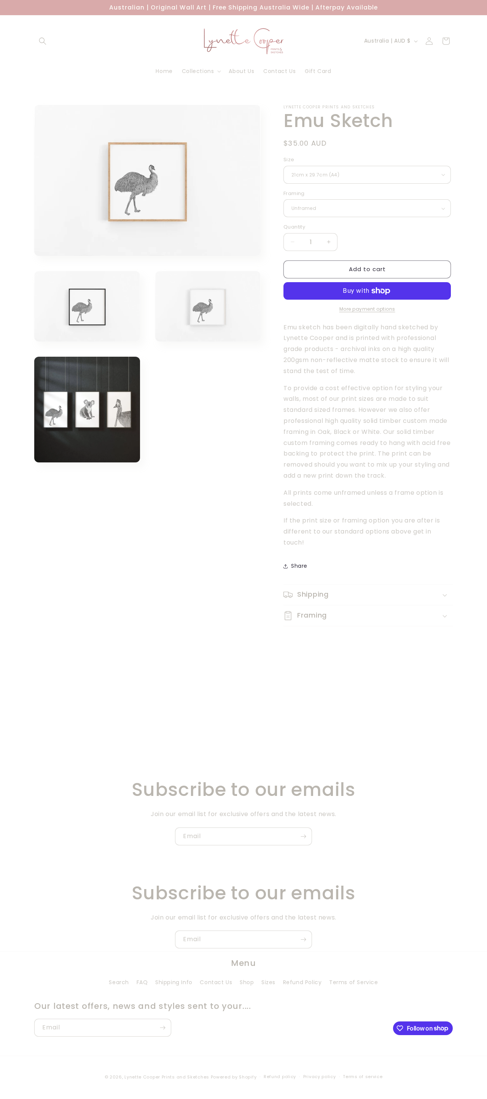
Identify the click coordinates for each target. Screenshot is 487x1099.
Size (288, 159)
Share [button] (299, 566)
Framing (294, 193)
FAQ (142, 982)
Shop (247, 982)
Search (119, 982)
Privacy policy (319, 1077)
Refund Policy (302, 982)
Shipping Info (174, 982)
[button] (42, 41)
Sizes (268, 982)
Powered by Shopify (234, 1077)
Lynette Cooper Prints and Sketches (166, 1077)
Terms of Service (353, 982)
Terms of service (362, 1077)
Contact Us (216, 982)
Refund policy (280, 1077)
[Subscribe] (303, 836)
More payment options (367, 309)
